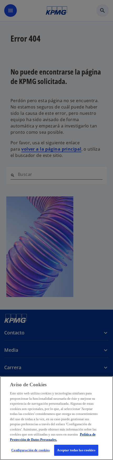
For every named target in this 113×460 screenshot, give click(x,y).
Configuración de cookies (30, 450)
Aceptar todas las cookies (76, 450)
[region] (56, 418)
